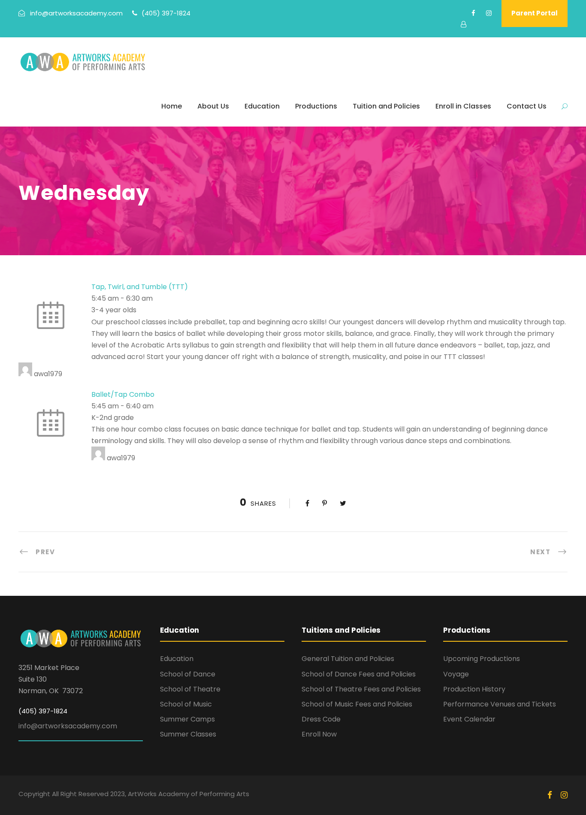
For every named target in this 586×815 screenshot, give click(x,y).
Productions (316, 106)
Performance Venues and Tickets (499, 704)
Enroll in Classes (463, 106)
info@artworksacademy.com (67, 726)
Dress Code (321, 719)
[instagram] (489, 13)
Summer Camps (187, 719)
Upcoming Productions (481, 659)
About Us (213, 106)
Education (262, 106)
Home (171, 106)
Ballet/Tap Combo (122, 394)
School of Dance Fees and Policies (359, 674)
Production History (474, 689)
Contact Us (527, 106)
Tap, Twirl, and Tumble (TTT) (139, 287)
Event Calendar (469, 719)
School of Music (186, 704)
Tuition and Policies (386, 106)
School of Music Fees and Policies (357, 704)
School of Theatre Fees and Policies (361, 689)
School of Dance (187, 674)
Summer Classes (188, 734)
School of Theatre (190, 689)
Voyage (456, 674)
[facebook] (473, 13)
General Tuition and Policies (348, 659)
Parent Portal (534, 13)
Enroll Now (319, 734)
